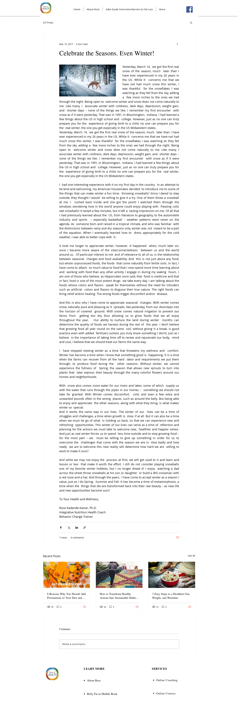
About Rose (94, 680)
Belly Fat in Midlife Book (102, 694)
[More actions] (177, 44)
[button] (191, 22)
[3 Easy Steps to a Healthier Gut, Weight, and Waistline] (171, 575)
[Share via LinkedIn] (76, 527)
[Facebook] (189, 9)
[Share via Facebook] (60, 527)
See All (191, 555)
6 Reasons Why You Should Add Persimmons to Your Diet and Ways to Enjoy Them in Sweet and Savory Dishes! (66, 596)
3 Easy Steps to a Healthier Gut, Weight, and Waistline (171, 596)
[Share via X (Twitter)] (68, 527)
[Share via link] (84, 527)
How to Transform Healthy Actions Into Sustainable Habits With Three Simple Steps (118, 596)
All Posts (48, 22)
